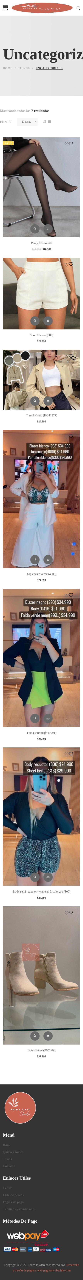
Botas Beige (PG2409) (41, 1050)
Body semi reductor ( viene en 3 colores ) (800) (41, 891)
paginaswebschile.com (57, 1270)
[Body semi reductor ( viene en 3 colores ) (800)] (41, 816)
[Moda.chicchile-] (42, 8)
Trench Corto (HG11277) (41, 415)
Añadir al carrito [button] (48, 229)
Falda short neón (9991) (41, 732)
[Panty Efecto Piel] (41, 187)
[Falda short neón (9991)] (41, 658)
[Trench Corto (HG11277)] (41, 380)
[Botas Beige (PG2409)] (41, 975)
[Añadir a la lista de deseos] (69, 143)
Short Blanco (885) (41, 335)
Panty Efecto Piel (41, 243)
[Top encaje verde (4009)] (41, 499)
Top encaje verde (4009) (41, 574)
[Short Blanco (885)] (41, 293)
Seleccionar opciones (48, 321)
